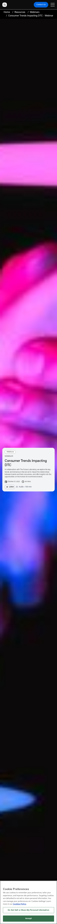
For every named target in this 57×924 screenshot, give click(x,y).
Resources (19, 12)
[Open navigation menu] (53, 4)
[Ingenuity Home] (4, 4)
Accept (28, 918)
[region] (28, 902)
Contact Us (41, 5)
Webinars (34, 12)
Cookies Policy (19, 904)
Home (7, 12)
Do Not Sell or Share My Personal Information (28, 910)
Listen (11, 487)
